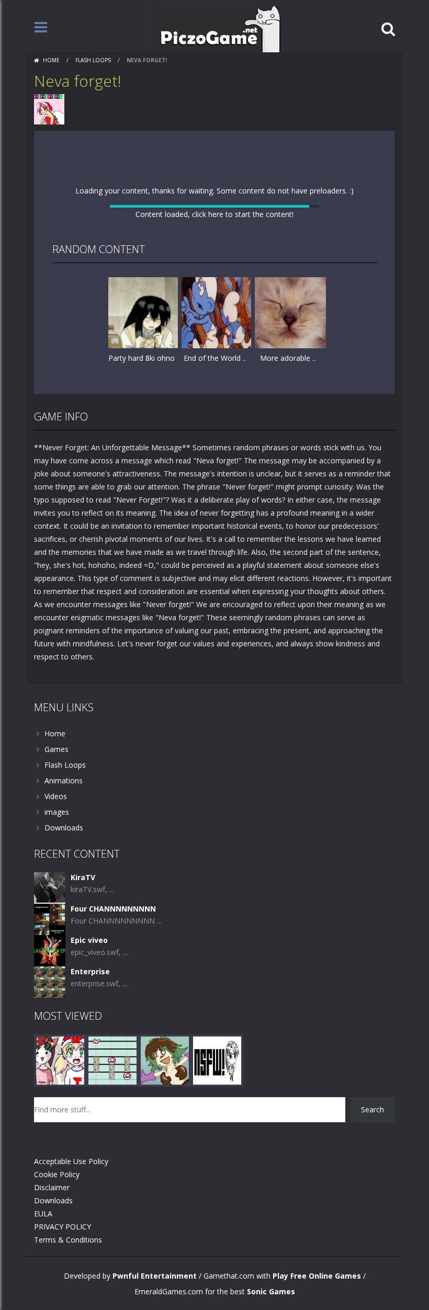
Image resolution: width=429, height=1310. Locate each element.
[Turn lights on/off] (196, 562)
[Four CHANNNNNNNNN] (49, 1100)
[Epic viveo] (49, 1131)
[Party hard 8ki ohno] (143, 467)
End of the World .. (215, 513)
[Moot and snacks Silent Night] (60, 1241)
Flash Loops (93, 60)
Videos (55, 978)
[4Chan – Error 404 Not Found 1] (217, 1241)
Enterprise (90, 1153)
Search (372, 1291)
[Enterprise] (49, 1163)
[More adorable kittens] (290, 467)
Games (56, 931)
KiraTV (83, 1059)
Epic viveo (89, 1121)
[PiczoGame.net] (217, 28)
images (56, 993)
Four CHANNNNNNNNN (113, 1090)
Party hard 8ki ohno (141, 513)
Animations (63, 962)
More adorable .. (287, 513)
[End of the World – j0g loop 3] (217, 467)
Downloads (63, 1009)
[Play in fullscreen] (214, 562)
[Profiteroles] (165, 1241)
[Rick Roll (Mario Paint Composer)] (112, 1241)
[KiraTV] (49, 1069)
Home (51, 60)
